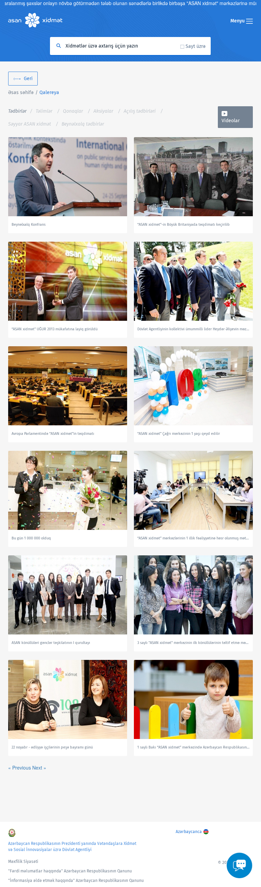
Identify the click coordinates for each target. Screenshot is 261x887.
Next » (39, 767)
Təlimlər (44, 111)
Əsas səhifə (21, 92)
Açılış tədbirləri (140, 111)
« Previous (20, 767)
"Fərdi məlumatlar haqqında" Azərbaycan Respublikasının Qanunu (70, 871)
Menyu (238, 21)
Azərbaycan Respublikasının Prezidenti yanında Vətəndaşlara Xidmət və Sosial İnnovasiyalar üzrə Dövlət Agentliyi (72, 846)
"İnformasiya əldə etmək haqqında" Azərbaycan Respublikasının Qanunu (76, 880)
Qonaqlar (73, 111)
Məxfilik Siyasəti (23, 861)
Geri (28, 78)
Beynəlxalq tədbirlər (83, 124)
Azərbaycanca (189, 831)
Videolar (231, 121)
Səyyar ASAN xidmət (29, 124)
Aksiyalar (103, 111)
